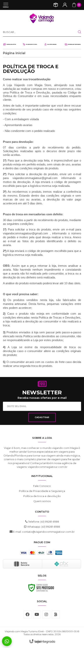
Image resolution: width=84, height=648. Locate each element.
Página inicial (14, 53)
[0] (74, 5)
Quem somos (42, 501)
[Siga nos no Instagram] (46, 614)
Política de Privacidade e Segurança (42, 491)
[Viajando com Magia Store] (42, 18)
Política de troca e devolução (42, 496)
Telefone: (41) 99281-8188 (43, 521)
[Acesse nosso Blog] (56, 614)
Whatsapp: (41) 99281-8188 (43, 526)
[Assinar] (42, 417)
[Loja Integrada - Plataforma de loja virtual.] (42, 641)
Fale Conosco (42, 485)
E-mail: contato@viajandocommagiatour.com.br (44, 531)
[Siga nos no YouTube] (37, 614)
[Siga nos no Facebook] (27, 614)
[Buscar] (76, 32)
